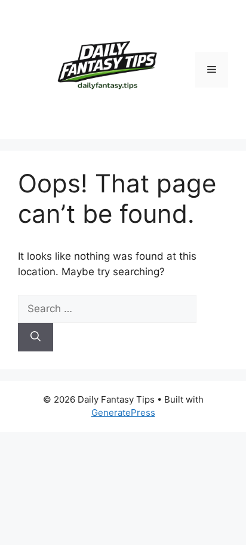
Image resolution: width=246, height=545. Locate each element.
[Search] (35, 337)
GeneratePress (123, 412)
